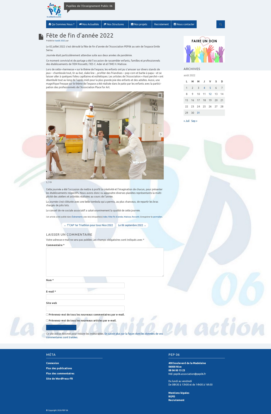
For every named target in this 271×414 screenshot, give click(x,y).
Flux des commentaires (60, 373)
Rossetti (135, 217)
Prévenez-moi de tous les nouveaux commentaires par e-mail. (87, 314)
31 (198, 112)
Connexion (52, 363)
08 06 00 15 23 (176, 370)
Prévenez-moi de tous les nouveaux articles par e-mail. (82, 320)
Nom (50, 280)
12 (210, 94)
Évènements (77, 217)
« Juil (186, 120)
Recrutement (161, 24)
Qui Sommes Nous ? (63, 24)
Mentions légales (178, 392)
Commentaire (55, 245)
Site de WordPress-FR (59, 378)
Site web (51, 303)
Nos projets (141, 24)
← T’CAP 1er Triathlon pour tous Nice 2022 (88, 225)
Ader (105, 217)
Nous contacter (185, 24)
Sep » (194, 120)
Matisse (127, 217)
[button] (49, 134)
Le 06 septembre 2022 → (132, 225)
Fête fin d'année (115, 217)
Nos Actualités (90, 24)
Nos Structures (116, 24)
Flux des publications (59, 368)
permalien (157, 217)
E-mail (51, 291)
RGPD (171, 396)
